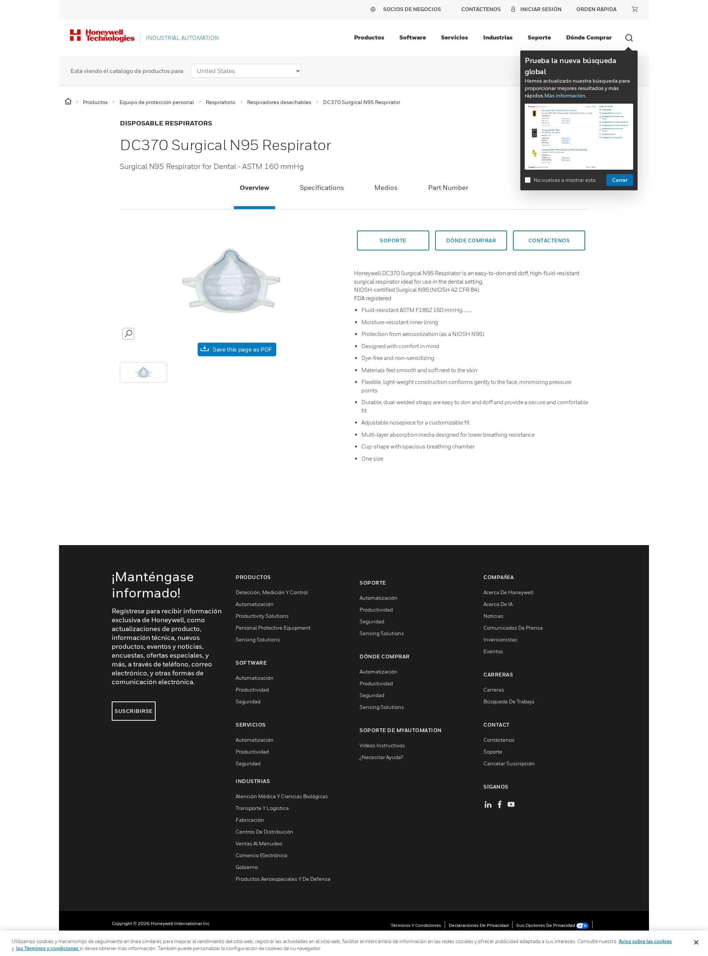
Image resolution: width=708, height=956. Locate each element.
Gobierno (247, 867)
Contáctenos (498, 740)
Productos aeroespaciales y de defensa (283, 879)
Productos (369, 37)
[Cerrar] (696, 942)
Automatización (255, 604)
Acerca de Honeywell (508, 592)
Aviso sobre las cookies (645, 941)
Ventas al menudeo (259, 843)
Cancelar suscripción (509, 763)
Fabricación (250, 820)
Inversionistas (500, 639)
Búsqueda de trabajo (508, 701)
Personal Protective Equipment (273, 627)
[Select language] (373, 9)
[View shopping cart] (634, 9)
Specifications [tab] (322, 187)
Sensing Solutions (258, 639)
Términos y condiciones (416, 925)
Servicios (454, 37)
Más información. (565, 95)
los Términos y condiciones (48, 948)
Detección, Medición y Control (272, 592)
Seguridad (248, 701)
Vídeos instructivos (382, 745)
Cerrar (619, 180)
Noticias (493, 616)
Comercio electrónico (261, 855)
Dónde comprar (589, 37)
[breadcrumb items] (69, 101)
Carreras (493, 689)
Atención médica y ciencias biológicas (282, 796)
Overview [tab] (254, 187)
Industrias (498, 37)
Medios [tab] (386, 187)
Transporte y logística (262, 808)
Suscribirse (134, 711)
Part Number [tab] (448, 187)
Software (412, 37)
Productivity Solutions (262, 616)
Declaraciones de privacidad (479, 925)
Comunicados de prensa (513, 627)
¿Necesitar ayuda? (381, 757)
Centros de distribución (264, 831)
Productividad (252, 689)
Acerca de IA (498, 604)
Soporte (539, 37)
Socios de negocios (412, 9)
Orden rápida (596, 9)
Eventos (493, 651)
